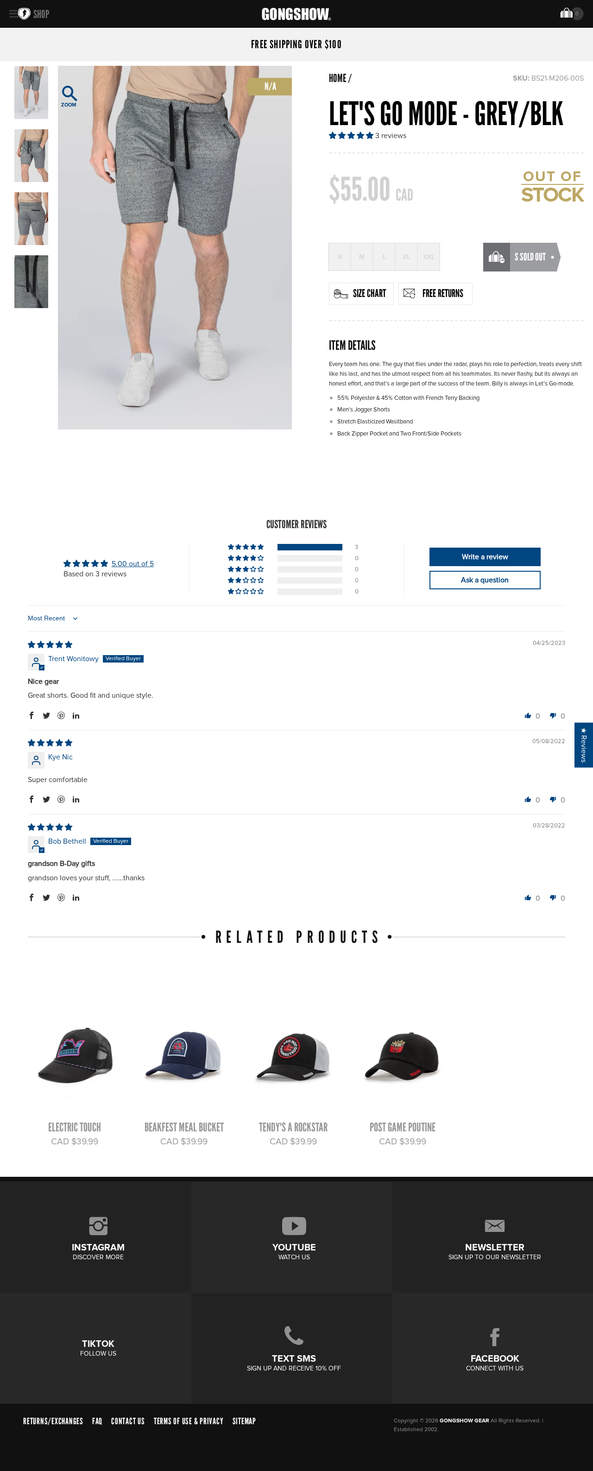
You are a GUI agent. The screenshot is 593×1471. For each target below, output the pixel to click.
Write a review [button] (485, 557)
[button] (352, 135)
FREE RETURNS (443, 293)
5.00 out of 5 (133, 563)
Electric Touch (74, 1127)
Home (337, 78)
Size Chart (369, 293)
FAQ (97, 1421)
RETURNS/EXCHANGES (53, 1421)
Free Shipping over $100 (296, 44)
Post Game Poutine (402, 1127)
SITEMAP (244, 1421)
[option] (175, 247)
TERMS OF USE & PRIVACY (189, 1421)
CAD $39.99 (74, 1141)
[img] (50, 645)
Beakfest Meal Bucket (184, 1127)
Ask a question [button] (485, 580)
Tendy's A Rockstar (293, 1127)
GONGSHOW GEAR (464, 1420)
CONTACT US (128, 1421)
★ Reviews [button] (583, 744)
